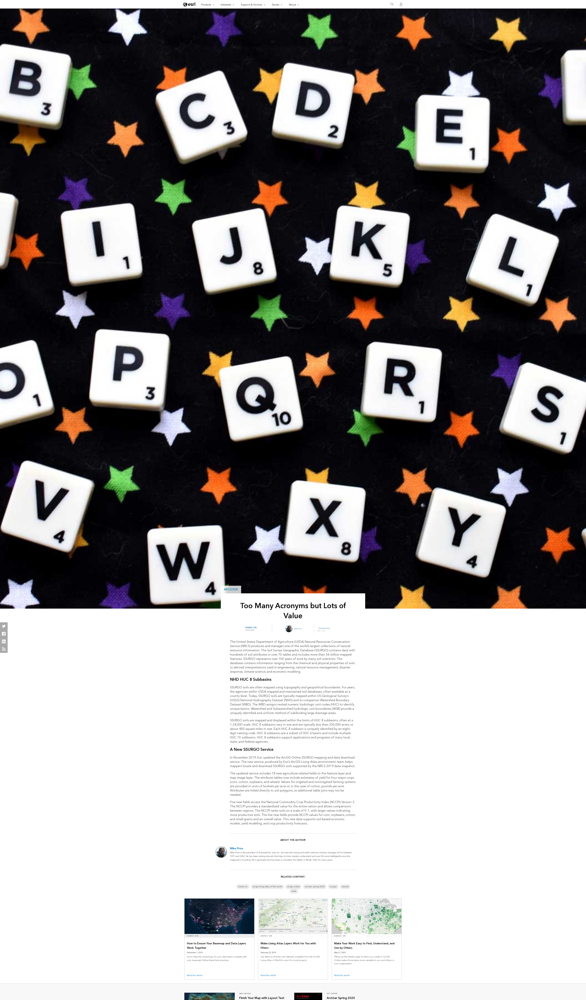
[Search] (392, 4)
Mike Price (298, 628)
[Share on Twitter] (4, 626)
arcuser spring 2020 (315, 886)
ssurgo (333, 886)
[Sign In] (401, 4)
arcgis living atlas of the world (267, 886)
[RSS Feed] (4, 649)
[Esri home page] (189, 4)
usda (293, 891)
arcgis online (293, 886)
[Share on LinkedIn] (4, 641)
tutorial (345, 886)
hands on (243, 886)
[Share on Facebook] (4, 634)
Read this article (194, 975)
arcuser (231, 589)
